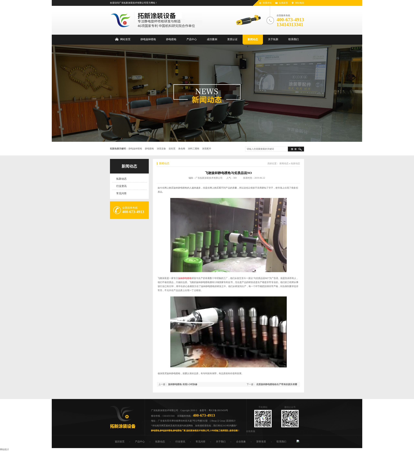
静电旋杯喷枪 (135, 148)
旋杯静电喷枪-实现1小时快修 (182, 384)
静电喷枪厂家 (179, 430)
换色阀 (181, 148)
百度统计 (231, 421)
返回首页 (120, 441)
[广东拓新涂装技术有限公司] (123, 429)
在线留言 (283, 3)
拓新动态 (121, 178)
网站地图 (299, 3)
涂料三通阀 (193, 148)
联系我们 (281, 441)
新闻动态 (129, 166)
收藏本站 (267, 3)
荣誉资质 (261, 441)
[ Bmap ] (214, 421)
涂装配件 (206, 148)
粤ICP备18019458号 (218, 410)
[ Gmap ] (222, 421)
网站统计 (4, 449)
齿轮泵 (172, 148)
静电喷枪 (149, 148)
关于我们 (221, 441)
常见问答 (121, 193)
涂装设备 (161, 148)
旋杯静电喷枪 (185, 278)
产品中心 (140, 441)
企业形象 (241, 441)
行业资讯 (121, 186)
